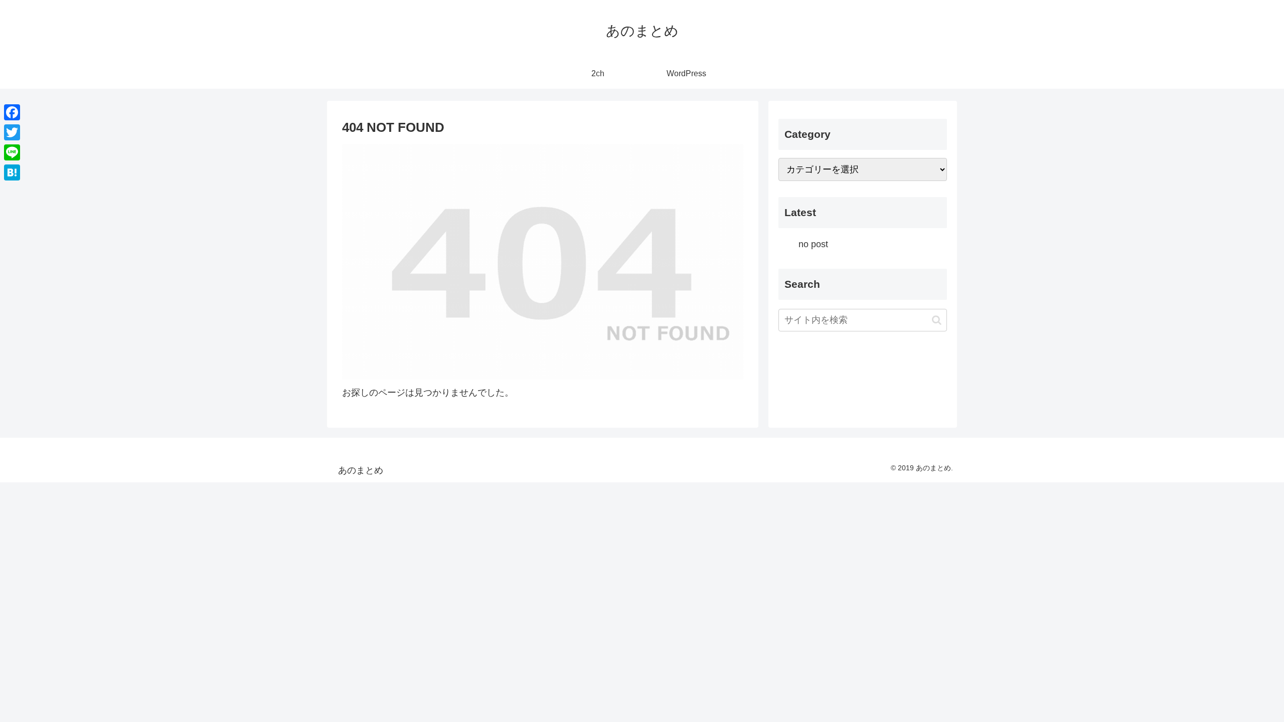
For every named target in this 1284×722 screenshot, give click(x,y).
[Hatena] (12, 172)
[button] (936, 320)
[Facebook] (12, 112)
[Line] (12, 152)
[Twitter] (12, 132)
